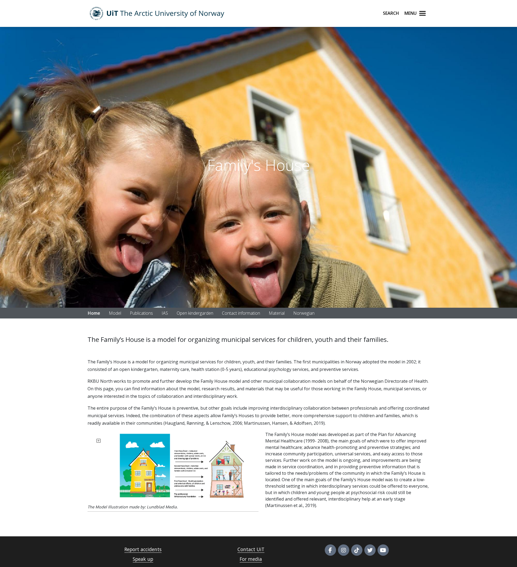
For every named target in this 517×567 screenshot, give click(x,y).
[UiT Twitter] (370, 550)
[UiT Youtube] (383, 550)
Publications (141, 313)
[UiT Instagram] (343, 550)
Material (277, 313)
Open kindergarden (195, 313)
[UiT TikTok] (356, 550)
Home (94, 313)
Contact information (241, 313)
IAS (165, 313)
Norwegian (304, 313)
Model (115, 313)
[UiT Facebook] (330, 550)
